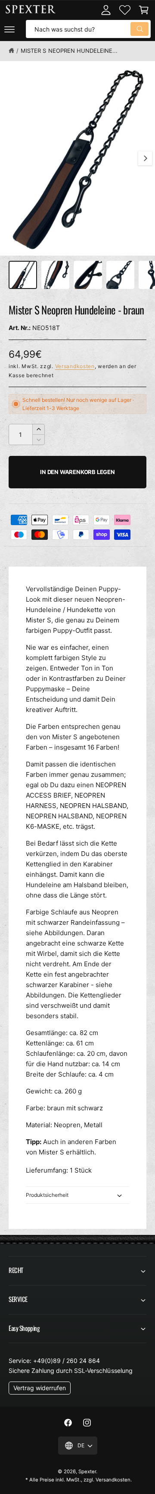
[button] (9, 28)
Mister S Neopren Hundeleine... (69, 50)
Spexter (87, 1471)
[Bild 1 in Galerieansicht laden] (23, 275)
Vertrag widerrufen (39, 1387)
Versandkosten (75, 366)
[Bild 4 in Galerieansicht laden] (120, 275)
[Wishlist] (124, 9)
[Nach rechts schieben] (145, 158)
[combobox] (88, 29)
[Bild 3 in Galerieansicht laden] (88, 275)
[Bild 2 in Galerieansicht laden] (55, 275)
